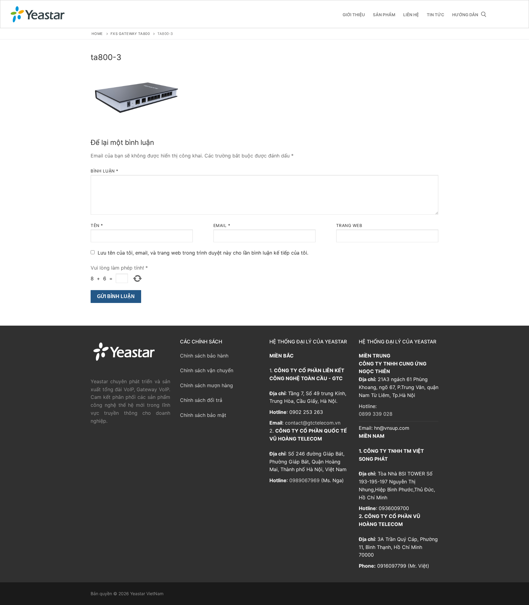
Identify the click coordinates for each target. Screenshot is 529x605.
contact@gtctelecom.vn (312, 423)
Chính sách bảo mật (203, 415)
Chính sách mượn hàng (206, 385)
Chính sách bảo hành (204, 356)
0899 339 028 (375, 414)
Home (97, 34)
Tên (97, 225)
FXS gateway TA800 (130, 34)
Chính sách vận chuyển (206, 370)
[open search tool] (483, 14)
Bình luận (104, 170)
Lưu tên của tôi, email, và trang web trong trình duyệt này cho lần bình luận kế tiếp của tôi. (203, 253)
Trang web (349, 225)
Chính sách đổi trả (201, 400)
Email (222, 225)
